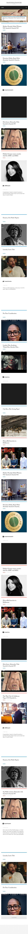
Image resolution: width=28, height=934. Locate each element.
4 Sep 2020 (5, 189)
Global (14, 4)
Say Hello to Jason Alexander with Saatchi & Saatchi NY (13, 793)
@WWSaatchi (7, 185)
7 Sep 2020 (5, 285)
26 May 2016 (5, 94)
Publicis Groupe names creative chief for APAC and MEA (12, 155)
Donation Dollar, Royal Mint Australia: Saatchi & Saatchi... (11, 59)
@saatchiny (6, 377)
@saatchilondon (8, 281)
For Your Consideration (10, 313)
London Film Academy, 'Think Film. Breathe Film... (11, 346)
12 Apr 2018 (5, 827)
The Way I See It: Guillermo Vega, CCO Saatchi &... (11, 697)
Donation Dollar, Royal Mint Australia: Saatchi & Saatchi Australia (13, 19)
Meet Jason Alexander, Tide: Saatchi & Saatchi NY (11, 123)
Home (2, 7)
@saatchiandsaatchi (8, 90)
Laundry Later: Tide (9, 250)
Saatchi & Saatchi (14, 2)
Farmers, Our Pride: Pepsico (11, 218)
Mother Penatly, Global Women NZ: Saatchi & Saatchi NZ (12, 27)
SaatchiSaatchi (7, 823)
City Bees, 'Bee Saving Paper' (11, 409)
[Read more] (14, 43)
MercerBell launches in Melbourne (9, 442)
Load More (14, 917)
